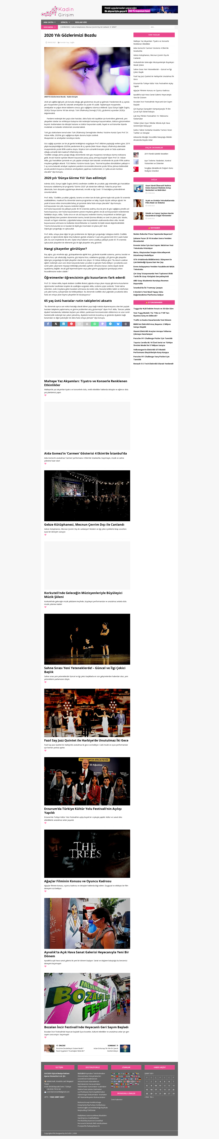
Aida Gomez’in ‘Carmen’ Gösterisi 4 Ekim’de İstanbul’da (85, 453)
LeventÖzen (82, 1079)
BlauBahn (103, 1115)
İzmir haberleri (116, 1099)
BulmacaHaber (99, 1097)
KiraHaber (103, 1094)
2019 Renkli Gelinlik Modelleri (156, 154)
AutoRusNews (101, 1123)
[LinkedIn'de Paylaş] (64, 324)
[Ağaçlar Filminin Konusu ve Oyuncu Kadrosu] (87, 854)
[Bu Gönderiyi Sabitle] (71, 324)
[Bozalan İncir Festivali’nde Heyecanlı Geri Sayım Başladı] (87, 998)
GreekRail (99, 1121)
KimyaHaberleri (95, 1076)
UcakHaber (102, 1086)
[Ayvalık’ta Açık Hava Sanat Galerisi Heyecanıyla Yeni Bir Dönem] (87, 923)
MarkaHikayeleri (87, 1097)
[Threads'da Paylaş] (126, 324)
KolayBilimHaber (98, 1092)
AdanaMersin (94, 1081)
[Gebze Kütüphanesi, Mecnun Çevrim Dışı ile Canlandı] (87, 495)
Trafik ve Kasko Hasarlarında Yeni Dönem (152, 320)
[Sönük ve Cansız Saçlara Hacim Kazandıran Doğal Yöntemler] (138, 216)
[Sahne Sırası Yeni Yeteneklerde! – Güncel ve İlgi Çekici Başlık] (87, 639)
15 (147, 1089)
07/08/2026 (151, 193)
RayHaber (155, 228)
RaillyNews (82, 1115)
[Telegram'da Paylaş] (110, 324)
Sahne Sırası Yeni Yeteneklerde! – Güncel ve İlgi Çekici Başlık (84, 670)
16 (151, 1089)
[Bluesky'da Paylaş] (118, 324)
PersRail (81, 1121)
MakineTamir (83, 1089)
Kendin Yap (64, 42)
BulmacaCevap (83, 1102)
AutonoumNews (92, 1115)
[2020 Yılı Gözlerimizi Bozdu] (87, 94)
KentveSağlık (83, 1107)
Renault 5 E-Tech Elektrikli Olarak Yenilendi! (153, 363)
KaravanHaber (94, 1084)
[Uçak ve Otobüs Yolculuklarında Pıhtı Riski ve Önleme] (138, 203)
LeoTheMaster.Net (85, 1092)
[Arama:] (162, 27)
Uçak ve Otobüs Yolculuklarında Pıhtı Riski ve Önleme (159, 201)
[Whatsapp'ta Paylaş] (95, 324)
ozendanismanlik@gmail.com (58, 1092)
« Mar (147, 1097)
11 (160, 1085)
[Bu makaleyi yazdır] (87, 324)
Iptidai (90, 1089)
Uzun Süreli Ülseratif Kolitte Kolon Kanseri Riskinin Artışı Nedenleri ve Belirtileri (158, 187)
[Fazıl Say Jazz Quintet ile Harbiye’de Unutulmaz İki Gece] (87, 713)
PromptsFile (82, 1126)
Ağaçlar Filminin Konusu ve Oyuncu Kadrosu (77, 881)
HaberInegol (82, 1094)
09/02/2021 (52, 42)
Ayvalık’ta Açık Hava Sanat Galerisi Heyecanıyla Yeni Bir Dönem (86, 954)
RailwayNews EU (93, 1126)
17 (156, 1089)
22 (147, 1093)
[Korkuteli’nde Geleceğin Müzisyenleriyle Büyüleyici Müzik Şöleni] (87, 565)
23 (151, 1093)
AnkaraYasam (83, 1081)
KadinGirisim (92, 1079)
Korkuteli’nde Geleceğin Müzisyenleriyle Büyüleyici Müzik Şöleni (83, 595)
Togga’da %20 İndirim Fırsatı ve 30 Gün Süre (153, 308)
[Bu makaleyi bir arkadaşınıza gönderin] (79, 324)
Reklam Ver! (81, 22)
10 (156, 1085)
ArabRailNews (93, 1118)
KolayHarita (82, 1105)
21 (173, 1089)
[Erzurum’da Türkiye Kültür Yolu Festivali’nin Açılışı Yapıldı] (87, 781)
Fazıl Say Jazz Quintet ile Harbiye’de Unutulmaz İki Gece (86, 740)
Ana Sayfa (48, 22)
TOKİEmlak (91, 1110)
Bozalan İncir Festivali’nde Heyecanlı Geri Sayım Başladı (86, 1027)
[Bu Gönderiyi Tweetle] (56, 324)
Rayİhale (104, 1107)
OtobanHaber (93, 1094)
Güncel (64, 22)
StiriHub (89, 1123)
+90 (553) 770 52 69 (54, 1089)
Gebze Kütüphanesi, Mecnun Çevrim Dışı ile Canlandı (84, 524)
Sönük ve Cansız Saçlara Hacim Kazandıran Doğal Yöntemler (159, 214)
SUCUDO (81, 1073)
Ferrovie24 (82, 1123)
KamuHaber (92, 1086)
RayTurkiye (91, 1105)
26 (165, 1093)
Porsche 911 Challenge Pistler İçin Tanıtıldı (152, 338)
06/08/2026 (151, 206)
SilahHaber (97, 1089)
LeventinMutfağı (94, 1107)
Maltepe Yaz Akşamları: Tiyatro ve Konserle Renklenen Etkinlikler (85, 383)
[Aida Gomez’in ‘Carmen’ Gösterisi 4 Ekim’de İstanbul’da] (87, 426)
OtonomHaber (155, 302)
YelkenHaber (83, 1086)
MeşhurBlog (82, 1110)
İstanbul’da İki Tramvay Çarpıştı (148, 287)
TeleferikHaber (99, 1073)
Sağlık (72, 42)
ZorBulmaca (100, 1105)
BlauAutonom (89, 1121)
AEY (79, 1097)
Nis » (152, 1097)
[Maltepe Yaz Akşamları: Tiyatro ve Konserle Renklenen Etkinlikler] (87, 354)
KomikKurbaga (95, 1102)
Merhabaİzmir (83, 1084)
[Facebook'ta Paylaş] (48, 324)
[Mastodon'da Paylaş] (102, 324)
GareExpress (83, 1118)
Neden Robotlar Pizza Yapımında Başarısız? (153, 234)
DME (94, 1123)
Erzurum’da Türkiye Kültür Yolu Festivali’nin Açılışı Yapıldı (83, 811)
